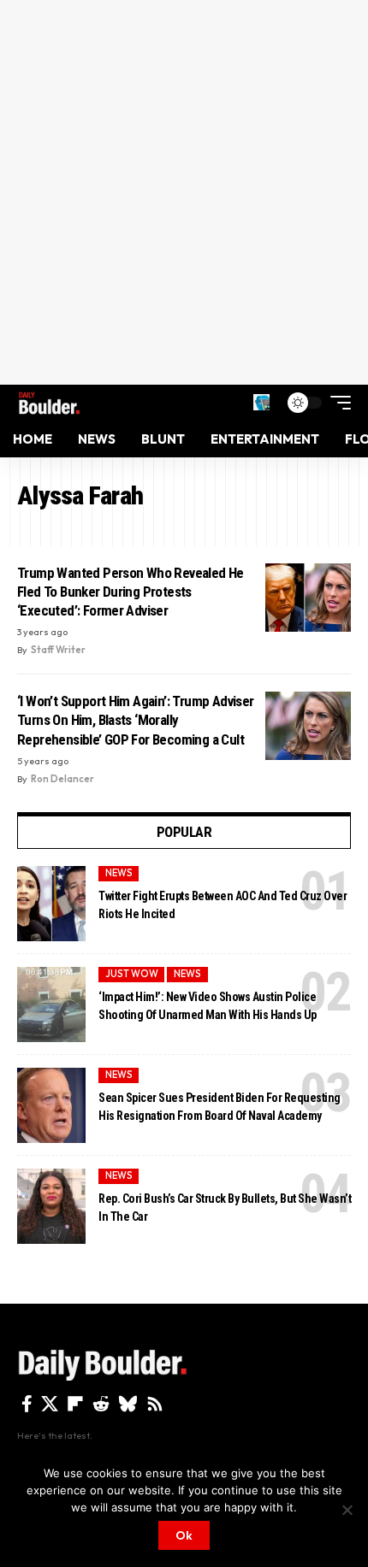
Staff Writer (58, 650)
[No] (346, 1509)
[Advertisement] (184, 192)
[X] (49, 1403)
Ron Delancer (62, 779)
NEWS (119, 873)
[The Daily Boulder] (49, 402)
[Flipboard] (75, 1403)
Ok (184, 1535)
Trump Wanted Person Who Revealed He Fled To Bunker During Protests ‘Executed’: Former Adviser (130, 591)
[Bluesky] (128, 1403)
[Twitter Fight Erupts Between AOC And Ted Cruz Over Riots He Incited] (51, 903)
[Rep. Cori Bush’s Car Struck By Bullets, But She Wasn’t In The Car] (51, 1206)
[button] (261, 402)
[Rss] (155, 1403)
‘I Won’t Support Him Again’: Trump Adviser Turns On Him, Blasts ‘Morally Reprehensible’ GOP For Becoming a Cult (135, 719)
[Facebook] (27, 1403)
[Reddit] (101, 1403)
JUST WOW (131, 974)
